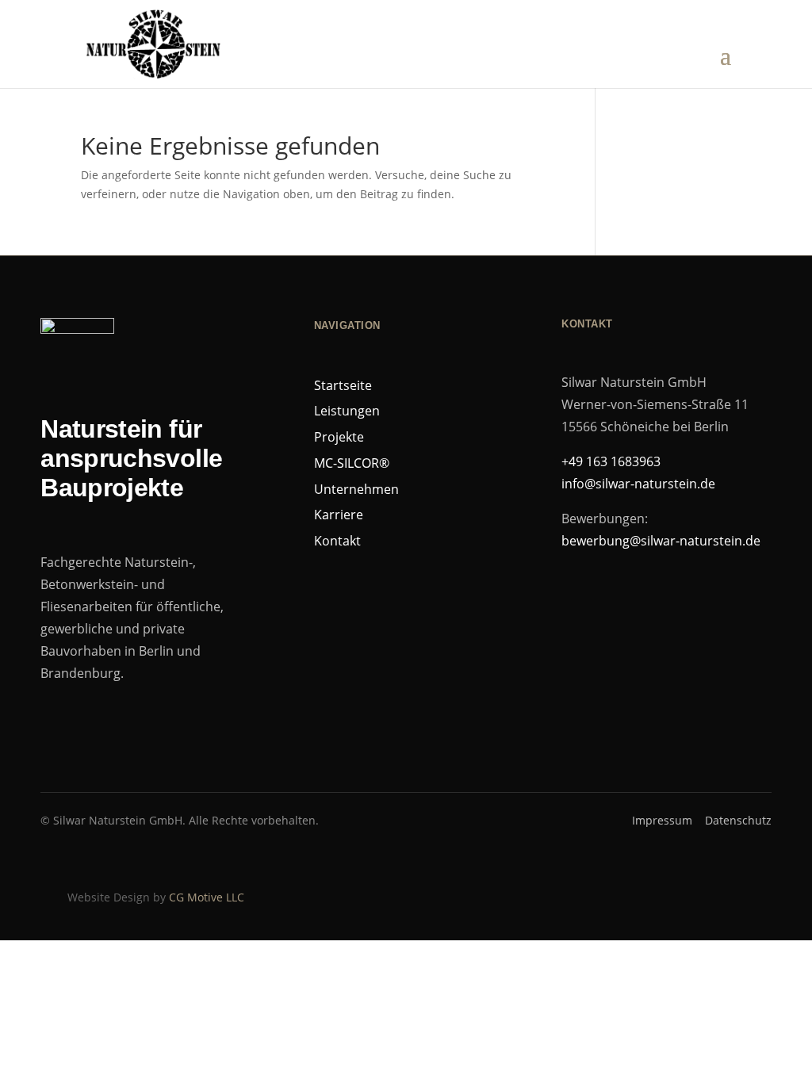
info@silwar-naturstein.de (638, 483)
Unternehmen (356, 489)
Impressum (662, 820)
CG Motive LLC (206, 897)
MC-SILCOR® (351, 463)
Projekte (339, 437)
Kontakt (337, 540)
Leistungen (347, 410)
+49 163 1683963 (611, 461)
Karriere (338, 514)
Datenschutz (738, 820)
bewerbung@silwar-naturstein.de (660, 540)
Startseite (343, 385)
